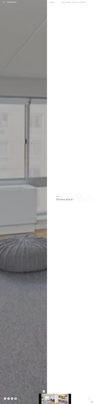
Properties (63, 2)
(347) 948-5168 (82, 2)
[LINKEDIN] (12, 398)
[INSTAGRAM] (8, 398)
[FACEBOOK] (5, 398)
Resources (69, 2)
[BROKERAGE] (15, 398)
